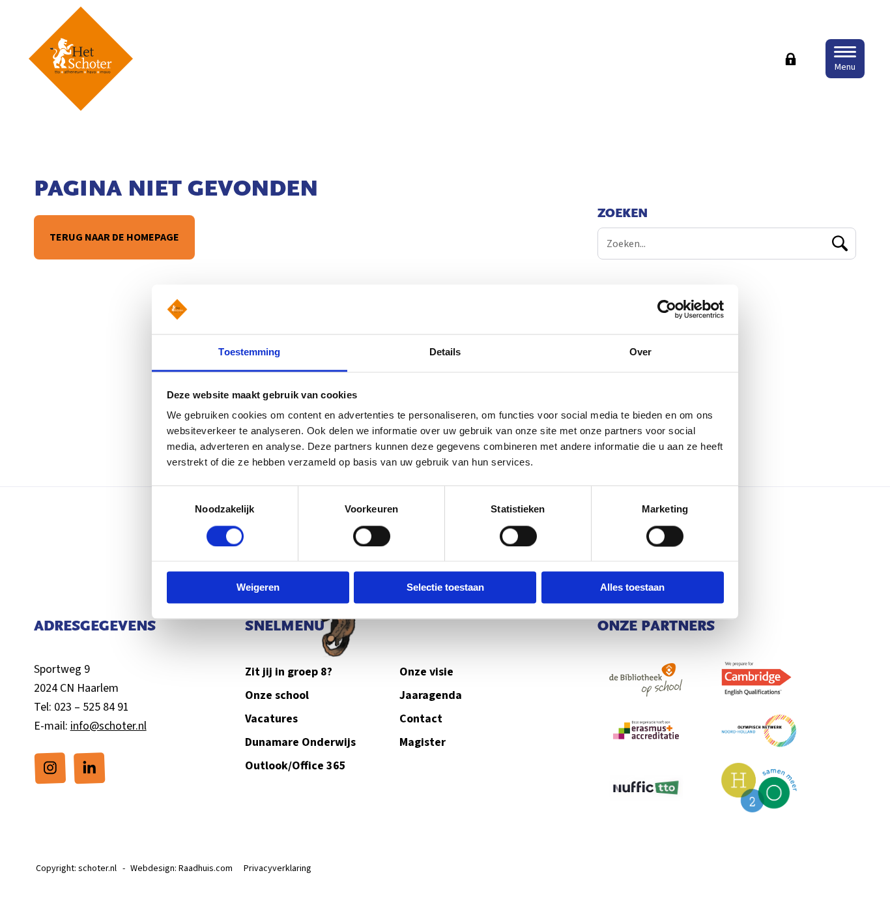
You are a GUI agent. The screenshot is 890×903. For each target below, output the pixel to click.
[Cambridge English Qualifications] (759, 686)
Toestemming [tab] (249, 352)
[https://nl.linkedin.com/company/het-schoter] (89, 767)
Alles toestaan (632, 587)
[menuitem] (50, 768)
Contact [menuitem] (420, 719)
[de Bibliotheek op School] (646, 686)
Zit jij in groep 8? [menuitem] (288, 672)
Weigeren (258, 587)
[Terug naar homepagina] (81, 59)
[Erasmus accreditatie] (646, 738)
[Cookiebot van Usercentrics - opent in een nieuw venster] (667, 309)
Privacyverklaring (277, 868)
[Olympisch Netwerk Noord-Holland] (759, 737)
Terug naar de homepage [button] (114, 237)
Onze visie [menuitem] (426, 672)
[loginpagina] (791, 59)
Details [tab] (445, 352)
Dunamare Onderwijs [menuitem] (300, 742)
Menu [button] (845, 67)
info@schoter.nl (108, 726)
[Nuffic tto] (646, 794)
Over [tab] (640, 352)
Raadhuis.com (206, 868)
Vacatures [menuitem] (271, 719)
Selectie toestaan (445, 587)
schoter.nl (97, 868)
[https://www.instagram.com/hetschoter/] (50, 767)
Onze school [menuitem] (277, 695)
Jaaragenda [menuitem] (430, 695)
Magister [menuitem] (422, 742)
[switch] (371, 536)
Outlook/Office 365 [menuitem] (295, 766)
